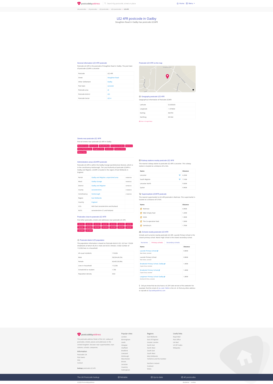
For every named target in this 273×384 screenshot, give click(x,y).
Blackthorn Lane (83, 146)
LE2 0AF (105, 224)
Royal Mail (176, 337)
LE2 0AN (89, 227)
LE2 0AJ (129, 224)
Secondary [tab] (173, 242)
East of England (152, 340)
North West (151, 348)
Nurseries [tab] (144, 242)
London (124, 337)
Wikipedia (176, 348)
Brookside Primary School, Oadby (152, 264)
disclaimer (186, 382)
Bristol (123, 362)
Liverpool (124, 353)
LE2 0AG (113, 224)
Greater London (152, 342)
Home (181, 3)
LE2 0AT (129, 227)
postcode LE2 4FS (89, 368)
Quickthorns (109, 149)
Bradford (124, 351)
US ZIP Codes (177, 345)
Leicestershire (96, 190)
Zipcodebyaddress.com (157, 291)
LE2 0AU (81, 230)
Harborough (95, 194)
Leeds (123, 342)
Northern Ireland (153, 363)
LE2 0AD (97, 224)
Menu (191, 3)
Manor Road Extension (84, 149)
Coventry (124, 367)
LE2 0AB (89, 224)
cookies (193, 382)
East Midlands (96, 198)
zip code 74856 (163, 288)
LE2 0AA (81, 224)
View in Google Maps (146, 121)
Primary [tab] (157, 242)
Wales (149, 369)
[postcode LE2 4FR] (89, 3)
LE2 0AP (97, 227)
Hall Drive (129, 146)
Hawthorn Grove (120, 149)
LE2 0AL (81, 227)
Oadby (109, 82)
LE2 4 (109, 98)
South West (151, 353)
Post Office (177, 340)
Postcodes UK (82, 355)
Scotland (150, 366)
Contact (80, 363)
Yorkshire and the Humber (156, 359)
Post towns (81, 357)
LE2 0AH (121, 224)
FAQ (78, 360)
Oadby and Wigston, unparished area (104, 177)
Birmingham (125, 340)
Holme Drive (93, 146)
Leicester (110, 86)
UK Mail (176, 342)
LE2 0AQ (105, 227)
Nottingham (125, 370)
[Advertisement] (136, 40)
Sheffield (124, 348)
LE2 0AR (113, 227)
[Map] (167, 79)
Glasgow (124, 345)
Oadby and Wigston (98, 186)
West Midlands (152, 356)
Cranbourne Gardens (117, 146)
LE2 (108, 94)
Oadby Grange (96, 181)
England (94, 202)
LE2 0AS (121, 227)
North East (151, 345)
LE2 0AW (89, 230)
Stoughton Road (113, 78)
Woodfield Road (104, 146)
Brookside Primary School (149, 270)
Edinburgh (125, 356)
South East (151, 351)
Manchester (125, 359)
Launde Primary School (148, 251)
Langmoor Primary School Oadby (152, 277)
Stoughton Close (98, 149)
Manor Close (82, 152)
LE (108, 90)
